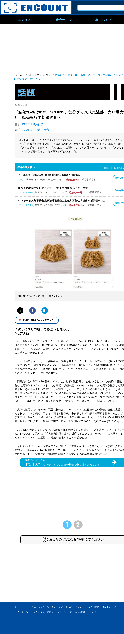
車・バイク (103, 19)
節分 (37, 129)
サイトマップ (109, 607)
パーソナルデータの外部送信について (77, 612)
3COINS (27, 129)
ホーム (18, 607)
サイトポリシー (22, 612)
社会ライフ (64, 19)
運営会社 (51, 607)
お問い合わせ (65, 607)
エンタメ (24, 19)
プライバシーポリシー (44, 612)
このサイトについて (34, 607)
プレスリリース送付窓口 (87, 607)
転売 (46, 129)
